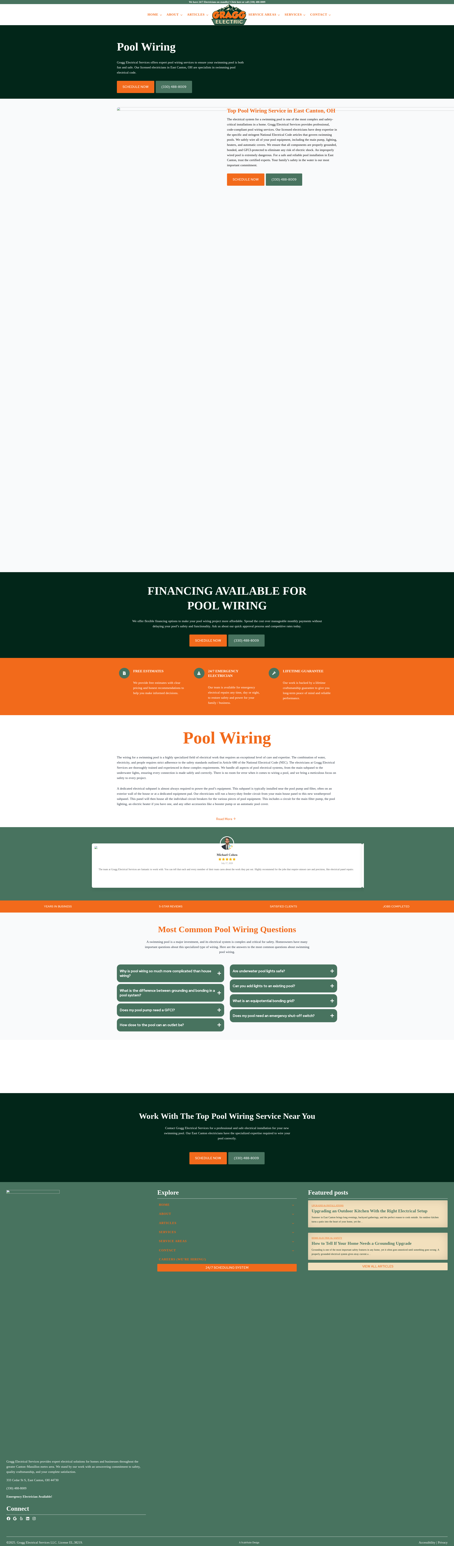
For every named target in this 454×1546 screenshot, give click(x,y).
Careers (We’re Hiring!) (182, 1259)
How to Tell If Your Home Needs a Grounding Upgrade (362, 1243)
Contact (318, 14)
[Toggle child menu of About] (293, 1213)
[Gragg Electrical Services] (229, 14)
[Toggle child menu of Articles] (293, 1223)
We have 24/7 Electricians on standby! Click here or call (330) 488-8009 (227, 2)
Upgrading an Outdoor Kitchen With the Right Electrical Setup (369, 1211)
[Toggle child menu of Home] (293, 1204)
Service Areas (262, 14)
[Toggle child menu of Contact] (293, 1250)
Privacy (443, 1542)
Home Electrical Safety (327, 1238)
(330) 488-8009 (16, 1488)
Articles (196, 14)
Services (293, 14)
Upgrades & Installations (328, 1205)
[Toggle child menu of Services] (293, 1232)
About (173, 14)
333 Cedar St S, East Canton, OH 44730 (32, 1480)
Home (153, 14)
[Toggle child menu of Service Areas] (293, 1241)
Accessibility (427, 1542)
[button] (135, 87)
